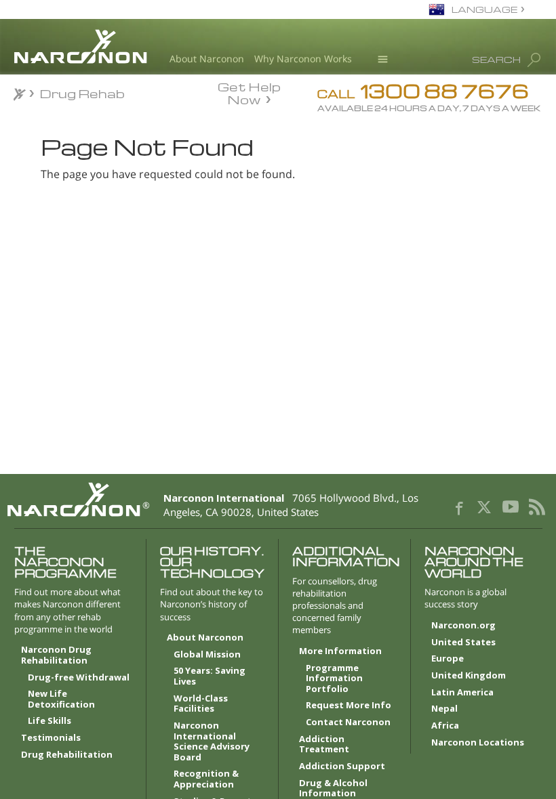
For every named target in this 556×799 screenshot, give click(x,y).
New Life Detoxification (61, 699)
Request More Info (348, 705)
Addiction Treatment (324, 745)
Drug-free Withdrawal (79, 677)
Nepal (444, 709)
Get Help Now (249, 92)
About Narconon (207, 58)
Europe (447, 658)
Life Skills (49, 721)
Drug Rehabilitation (67, 755)
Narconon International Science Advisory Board (212, 741)
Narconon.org (463, 625)
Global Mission (207, 654)
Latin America (462, 692)
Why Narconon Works (303, 58)
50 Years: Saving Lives (209, 676)
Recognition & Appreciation (206, 779)
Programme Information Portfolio (334, 679)
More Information (340, 651)
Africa (445, 725)
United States (463, 642)
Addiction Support (342, 766)
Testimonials (51, 738)
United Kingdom (468, 675)
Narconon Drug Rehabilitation (56, 655)
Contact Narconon (348, 722)
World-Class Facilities (201, 704)
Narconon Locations (477, 742)
